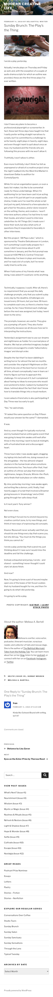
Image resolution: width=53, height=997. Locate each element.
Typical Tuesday (11, 954)
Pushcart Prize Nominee (15, 870)
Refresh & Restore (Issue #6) (17, 820)
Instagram (41, 658)
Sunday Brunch (36, 676)
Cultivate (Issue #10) (14, 842)
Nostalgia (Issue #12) (14, 853)
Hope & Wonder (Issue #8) (16, 831)
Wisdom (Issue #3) (13, 803)
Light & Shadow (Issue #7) (16, 826)
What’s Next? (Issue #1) (15, 792)
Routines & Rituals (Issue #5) (17, 815)
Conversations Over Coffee (17, 915)
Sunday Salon (10, 932)
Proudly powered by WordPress (17, 990)
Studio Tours (10, 921)
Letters (7, 882)
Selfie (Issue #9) (17, 676)
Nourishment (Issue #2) (15, 798)
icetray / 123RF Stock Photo (39, 606)
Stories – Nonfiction (13, 898)
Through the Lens (12, 948)
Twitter (10, 662)
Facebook (31, 658)
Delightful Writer (37, 22)
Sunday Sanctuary (12, 937)
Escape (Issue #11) (12, 848)
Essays (7, 876)
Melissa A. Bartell (19, 680)
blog (22, 655)
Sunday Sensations (13, 943)
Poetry (7, 887)
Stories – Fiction (12, 893)
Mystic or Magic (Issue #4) (16, 809)
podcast (41, 655)
